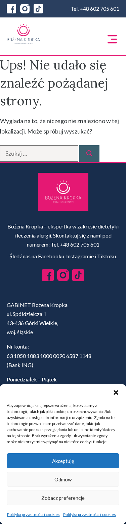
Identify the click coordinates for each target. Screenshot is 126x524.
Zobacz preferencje (63, 498)
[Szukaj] (89, 153)
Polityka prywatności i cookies (33, 514)
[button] (116, 392)
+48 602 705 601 (99, 8)
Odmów (63, 479)
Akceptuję (63, 461)
